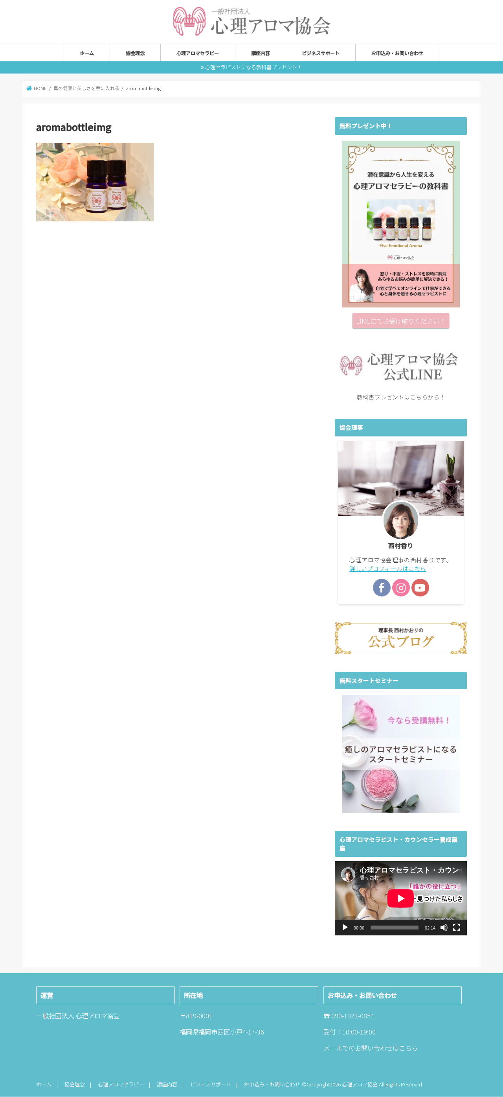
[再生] (345, 927)
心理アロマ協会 (360, 1084)
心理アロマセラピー (197, 53)
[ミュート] (444, 927)
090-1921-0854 (352, 1016)
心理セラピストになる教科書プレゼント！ (253, 67)
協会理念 (135, 53)
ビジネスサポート (321, 53)
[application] (401, 898)
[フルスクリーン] (457, 927)
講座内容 (260, 53)
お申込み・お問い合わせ (397, 53)
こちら (408, 1048)
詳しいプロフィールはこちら (387, 568)
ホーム (87, 53)
